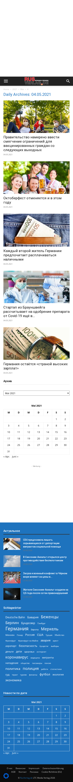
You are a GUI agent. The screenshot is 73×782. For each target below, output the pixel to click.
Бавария (33, 617)
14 (47, 432)
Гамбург (41, 623)
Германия (17, 628)
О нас (9, 768)
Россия (30, 635)
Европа (35, 629)
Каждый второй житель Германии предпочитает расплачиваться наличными (32, 255)
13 (38, 432)
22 (56, 438)
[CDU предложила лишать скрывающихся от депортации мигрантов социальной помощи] (11, 544)
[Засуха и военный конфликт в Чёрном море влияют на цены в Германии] (11, 577)
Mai (22, 89)
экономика (13, 680)
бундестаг (44, 646)
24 (8, 445)
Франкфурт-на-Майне (28, 640)
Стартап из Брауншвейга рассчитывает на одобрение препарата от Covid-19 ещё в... (36, 311)
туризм (23, 674)
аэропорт (10, 646)
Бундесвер (28, 623)
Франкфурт (10, 640)
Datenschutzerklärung (53, 768)
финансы (33, 674)
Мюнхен (9, 634)
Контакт (23, 771)
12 (28, 432)
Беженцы (50, 617)
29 (56, 445)
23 (65, 438)
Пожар (20, 635)
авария (45, 640)
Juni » (15, 456)
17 (8, 438)
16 (65, 432)
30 (65, 445)
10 (8, 432)
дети (19, 651)
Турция (49, 635)
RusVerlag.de (26, 777)
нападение (11, 663)
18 (18, 438)
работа (44, 669)
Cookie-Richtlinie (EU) (52, 771)
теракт (15, 674)
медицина (35, 657)
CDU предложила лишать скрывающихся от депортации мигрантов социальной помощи (42, 543)
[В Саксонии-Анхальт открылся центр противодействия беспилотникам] (11, 561)
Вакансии (20, 768)
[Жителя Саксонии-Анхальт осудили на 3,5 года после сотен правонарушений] (11, 594)
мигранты (48, 657)
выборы (55, 646)
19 (28, 438)
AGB (13, 771)
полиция (31, 668)
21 (47, 438)
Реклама (34, 771)
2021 (14, 89)
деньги (9, 651)
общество (25, 663)
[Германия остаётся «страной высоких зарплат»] (36, 343)
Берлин (12, 622)
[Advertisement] (36, 38)
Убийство (59, 635)
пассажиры (37, 663)
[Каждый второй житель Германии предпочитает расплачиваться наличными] (36, 230)
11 (18, 432)
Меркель (49, 629)
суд (7, 674)
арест (55, 640)
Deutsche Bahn (15, 617)
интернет (41, 651)
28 (47, 445)
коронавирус (16, 657)
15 (56, 432)
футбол (45, 674)
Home (6, 89)
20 (38, 438)
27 (38, 445)
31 (8, 451)
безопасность (28, 646)
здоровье (29, 651)
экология (58, 674)
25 (18, 445)
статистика (56, 669)
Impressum (34, 768)
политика (12, 668)
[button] (5, 81)
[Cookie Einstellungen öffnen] (6, 777)
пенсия (47, 663)
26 (28, 445)
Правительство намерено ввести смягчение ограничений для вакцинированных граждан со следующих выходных (31, 143)
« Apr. (6, 456)
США (40, 635)
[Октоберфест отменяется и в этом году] (36, 177)
